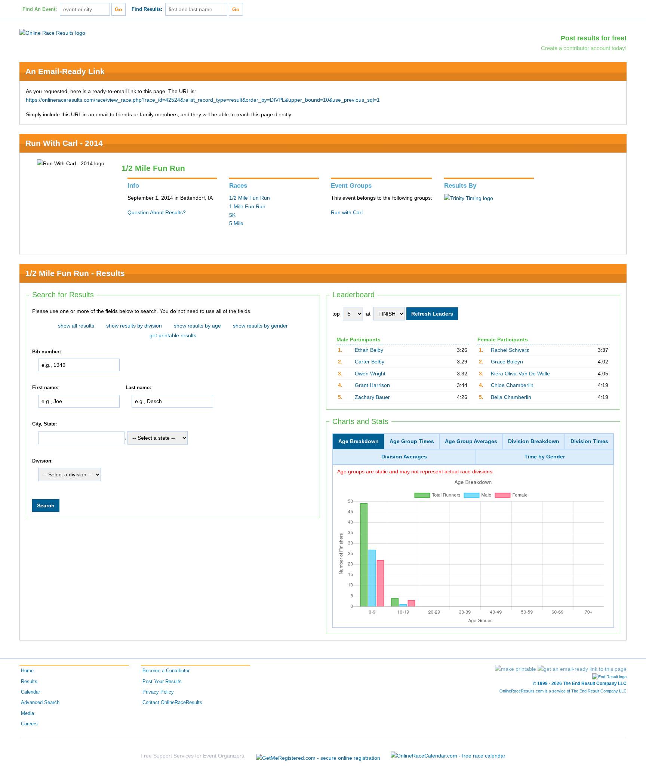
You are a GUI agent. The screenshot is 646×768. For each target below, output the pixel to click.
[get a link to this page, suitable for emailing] (582, 669)
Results (29, 681)
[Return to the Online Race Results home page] (52, 33)
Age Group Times (412, 441)
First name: (45, 388)
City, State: (44, 424)
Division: (42, 461)
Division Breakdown (533, 441)
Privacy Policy (158, 692)
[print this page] (515, 669)
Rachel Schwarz (510, 350)
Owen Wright (370, 374)
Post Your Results (162, 681)
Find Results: (147, 9)
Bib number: (46, 351)
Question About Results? (156, 212)
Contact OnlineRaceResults (172, 702)
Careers (29, 723)
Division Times (589, 441)
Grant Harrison (372, 385)
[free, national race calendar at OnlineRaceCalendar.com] (448, 755)
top (336, 314)
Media (27, 713)
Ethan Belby (369, 350)
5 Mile (236, 223)
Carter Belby (369, 362)
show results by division (134, 326)
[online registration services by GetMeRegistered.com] (318, 755)
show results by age (197, 326)
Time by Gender (545, 457)
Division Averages (404, 457)
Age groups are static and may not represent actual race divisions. (415, 471)
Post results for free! (594, 38)
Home (27, 670)
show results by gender (260, 326)
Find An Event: (39, 9)
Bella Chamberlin (511, 397)
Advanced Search (40, 702)
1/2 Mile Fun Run (249, 198)
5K (232, 215)
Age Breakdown (358, 441)
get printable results (173, 335)
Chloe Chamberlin (512, 385)
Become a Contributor (166, 670)
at (368, 314)
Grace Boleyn (507, 362)
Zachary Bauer (372, 397)
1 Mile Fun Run (247, 206)
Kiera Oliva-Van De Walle (520, 374)
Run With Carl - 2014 (64, 143)
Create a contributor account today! (584, 48)
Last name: (138, 388)
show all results (76, 326)
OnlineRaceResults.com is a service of (563, 691)
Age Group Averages (471, 441)
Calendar (30, 692)
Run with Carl (347, 212)
